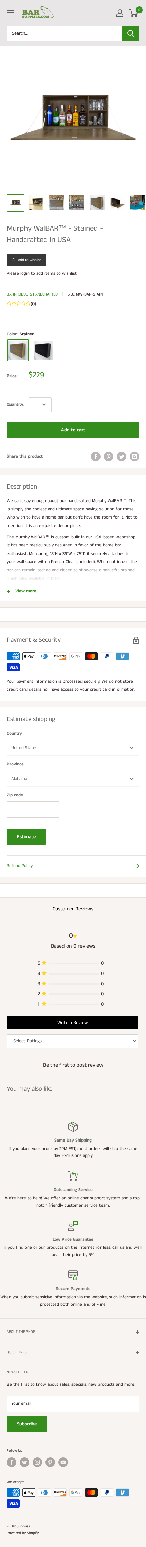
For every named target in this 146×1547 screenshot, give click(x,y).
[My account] (119, 13)
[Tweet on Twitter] (121, 456)
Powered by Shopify (23, 1533)
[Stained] (18, 350)
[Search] (130, 33)
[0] (133, 13)
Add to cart (73, 430)
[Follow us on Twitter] (24, 1462)
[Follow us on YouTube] (63, 1462)
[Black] (43, 350)
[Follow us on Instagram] (37, 1462)
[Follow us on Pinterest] (50, 1462)
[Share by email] (134, 456)
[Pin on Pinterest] (108, 456)
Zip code (15, 795)
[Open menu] (10, 12)
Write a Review (72, 1022)
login (25, 273)
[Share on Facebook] (96, 456)
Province (15, 764)
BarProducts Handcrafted (32, 294)
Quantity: (15, 404)
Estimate (26, 836)
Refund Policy (20, 866)
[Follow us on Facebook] (11, 1462)
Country (14, 733)
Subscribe (27, 1424)
